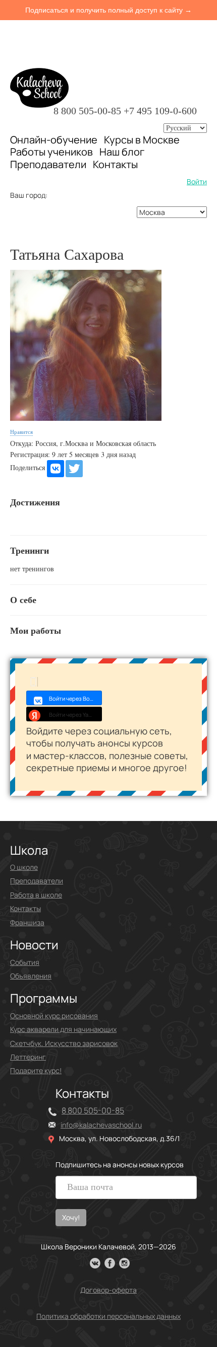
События (24, 962)
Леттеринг (28, 1057)
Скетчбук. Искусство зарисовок (64, 1043)
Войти (197, 181)
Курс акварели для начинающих (63, 1029)
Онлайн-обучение (53, 139)
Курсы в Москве (142, 139)
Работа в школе (36, 895)
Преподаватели (48, 164)
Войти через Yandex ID (75, 714)
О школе (24, 867)
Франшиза (27, 922)
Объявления (30, 976)
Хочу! (71, 1217)
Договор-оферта (108, 1290)
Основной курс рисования (54, 1015)
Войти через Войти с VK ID (75, 698)
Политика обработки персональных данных (108, 1316)
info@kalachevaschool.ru (101, 1125)
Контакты (115, 164)
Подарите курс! (36, 1070)
